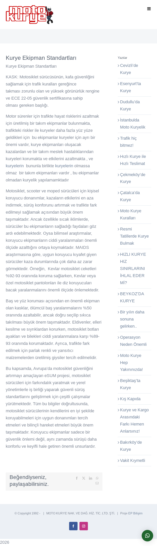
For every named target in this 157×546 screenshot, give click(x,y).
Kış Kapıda (130, 398)
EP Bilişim (135, 513)
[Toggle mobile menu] (149, 9)
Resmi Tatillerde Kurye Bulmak (134, 236)
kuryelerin (15, 165)
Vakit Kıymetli (132, 460)
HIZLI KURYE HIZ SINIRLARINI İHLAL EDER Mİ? (133, 268)
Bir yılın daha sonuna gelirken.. (132, 319)
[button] (147, 535)
